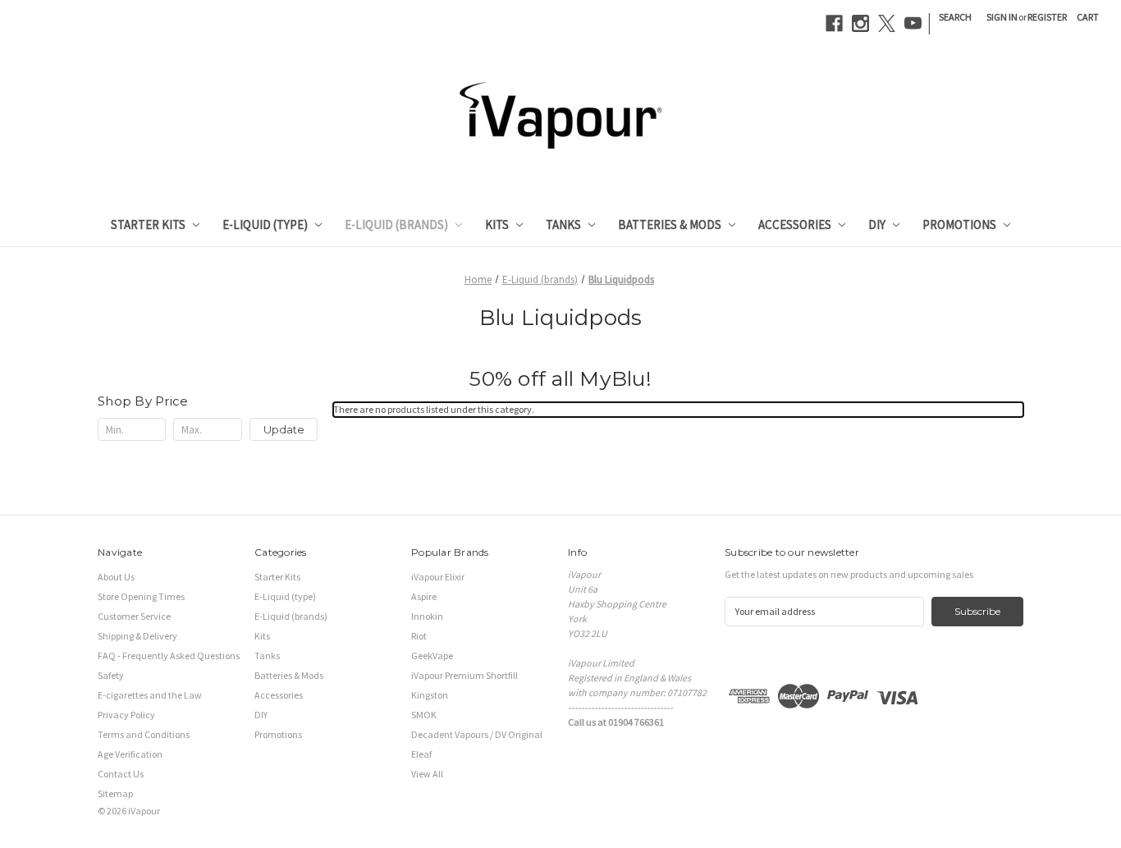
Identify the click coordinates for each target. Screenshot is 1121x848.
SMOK (424, 714)
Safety (111, 675)
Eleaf (421, 754)
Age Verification (130, 754)
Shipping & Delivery (137, 636)
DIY (876, 224)
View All (427, 774)
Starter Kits (148, 224)
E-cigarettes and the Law (150, 695)
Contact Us (121, 774)
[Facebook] (834, 23)
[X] (886, 23)
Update (283, 429)
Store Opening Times (141, 596)
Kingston (429, 695)
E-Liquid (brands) (396, 224)
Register (1047, 17)
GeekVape (432, 655)
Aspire (424, 596)
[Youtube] (913, 23)
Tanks (563, 224)
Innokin (427, 616)
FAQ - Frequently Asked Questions (169, 655)
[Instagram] (860, 23)
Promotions (959, 224)
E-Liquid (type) (265, 224)
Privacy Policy (126, 714)
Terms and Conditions (144, 734)
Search (955, 17)
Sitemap (115, 793)
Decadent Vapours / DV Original (476, 734)
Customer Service (134, 616)
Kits (497, 224)
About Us (116, 577)
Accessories (794, 224)
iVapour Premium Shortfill (464, 675)
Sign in (1002, 17)
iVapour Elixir (437, 577)
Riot (419, 636)
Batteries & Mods (669, 224)
